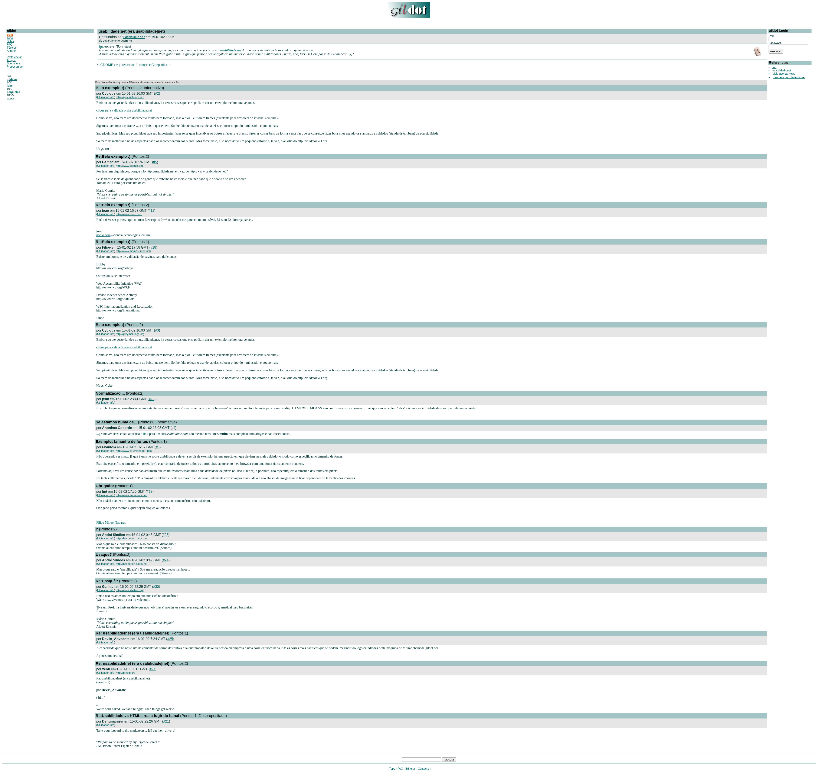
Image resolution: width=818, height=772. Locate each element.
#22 (151, 399)
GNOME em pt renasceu (117, 65)
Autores (11, 50)
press (10, 98)
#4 (173, 428)
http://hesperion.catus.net (131, 538)
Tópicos (12, 47)
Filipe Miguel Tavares (111, 522)
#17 (150, 491)
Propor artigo (15, 66)
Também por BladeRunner (789, 77)
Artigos (11, 60)
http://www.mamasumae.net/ (133, 251)
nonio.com (103, 235)
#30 (156, 586)
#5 (155, 162)
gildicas (12, 79)
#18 (153, 247)
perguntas (13, 92)
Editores (410, 768)
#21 (166, 721)
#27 (152, 669)
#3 (157, 330)
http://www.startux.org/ (130, 165)
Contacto (423, 768)
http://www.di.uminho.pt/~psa (134, 450)
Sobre (10, 41)
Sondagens (14, 63)
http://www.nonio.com (129, 214)
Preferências (14, 57)
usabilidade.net (230, 50)
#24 (165, 560)
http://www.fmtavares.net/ (131, 495)
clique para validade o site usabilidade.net (124, 110)
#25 (170, 639)
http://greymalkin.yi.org (130, 97)
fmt (101, 46)
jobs (10, 85)
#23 (165, 535)
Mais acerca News (783, 73)
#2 (157, 93)
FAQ (9, 44)
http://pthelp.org (125, 672)
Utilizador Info (105, 97)
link (145, 434)
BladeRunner (134, 37)
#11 (151, 210)
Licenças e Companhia (151, 65)
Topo (10, 38)
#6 (158, 447)
